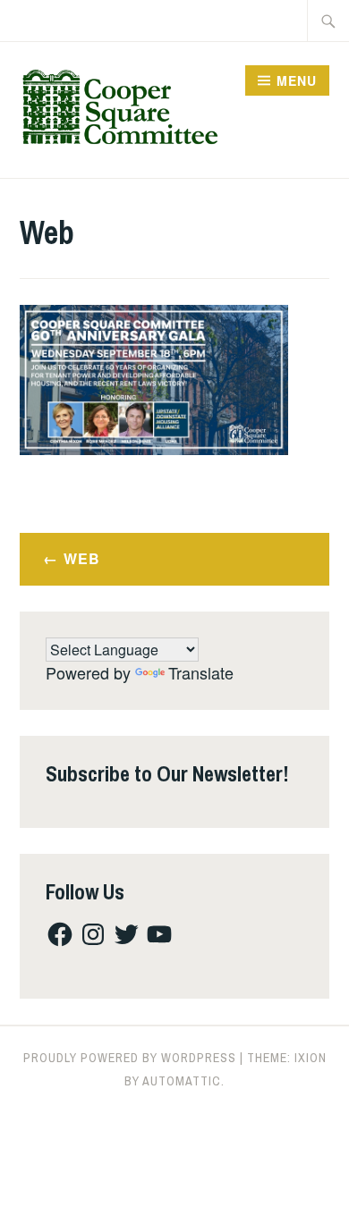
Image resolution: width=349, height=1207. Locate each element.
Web (82, 558)
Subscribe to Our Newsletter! (167, 773)
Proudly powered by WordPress (129, 1058)
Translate (201, 672)
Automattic (181, 1081)
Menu (297, 80)
